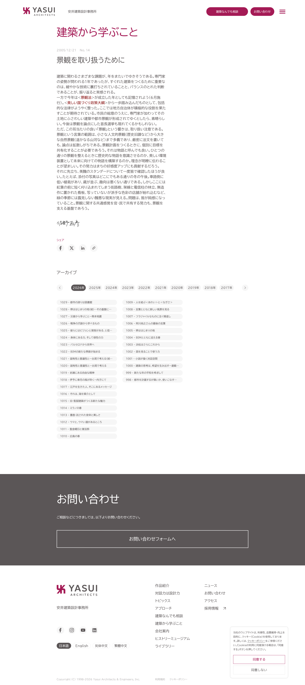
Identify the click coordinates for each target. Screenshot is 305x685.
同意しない (259, 670)
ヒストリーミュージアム (172, 638)
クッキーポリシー (178, 679)
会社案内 (162, 631)
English (81, 645)
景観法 (86, 97)
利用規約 (160, 679)
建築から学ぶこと (169, 623)
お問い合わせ (262, 11)
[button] (60, 288)
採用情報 (211, 608)
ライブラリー (165, 646)
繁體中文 (120, 645)
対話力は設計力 (167, 593)
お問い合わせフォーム (152, 539)
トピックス (163, 600)
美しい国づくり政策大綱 (86, 102)
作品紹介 (162, 585)
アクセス (210, 600)
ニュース (210, 585)
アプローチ (163, 608)
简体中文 (101, 645)
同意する (259, 659)
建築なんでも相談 (169, 616)
